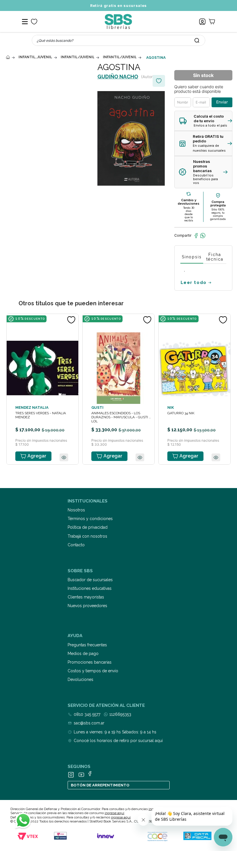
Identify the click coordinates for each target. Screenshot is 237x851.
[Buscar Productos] (196, 40)
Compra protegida (218, 204)
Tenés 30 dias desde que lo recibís (188, 214)
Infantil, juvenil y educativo (35, 57)
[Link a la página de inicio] (8, 57)
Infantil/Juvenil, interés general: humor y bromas (119, 57)
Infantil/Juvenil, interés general (77, 57)
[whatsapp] (203, 235)
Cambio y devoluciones (188, 202)
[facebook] (196, 235)
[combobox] (118, 40)
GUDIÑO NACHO (117, 77)
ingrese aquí (114, 813)
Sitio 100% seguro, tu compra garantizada (218, 214)
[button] (203, 121)
